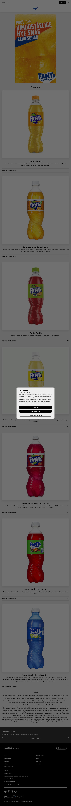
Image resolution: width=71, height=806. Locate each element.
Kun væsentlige (35, 411)
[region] (35, 403)
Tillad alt (35, 407)
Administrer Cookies (35, 415)
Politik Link (44, 402)
